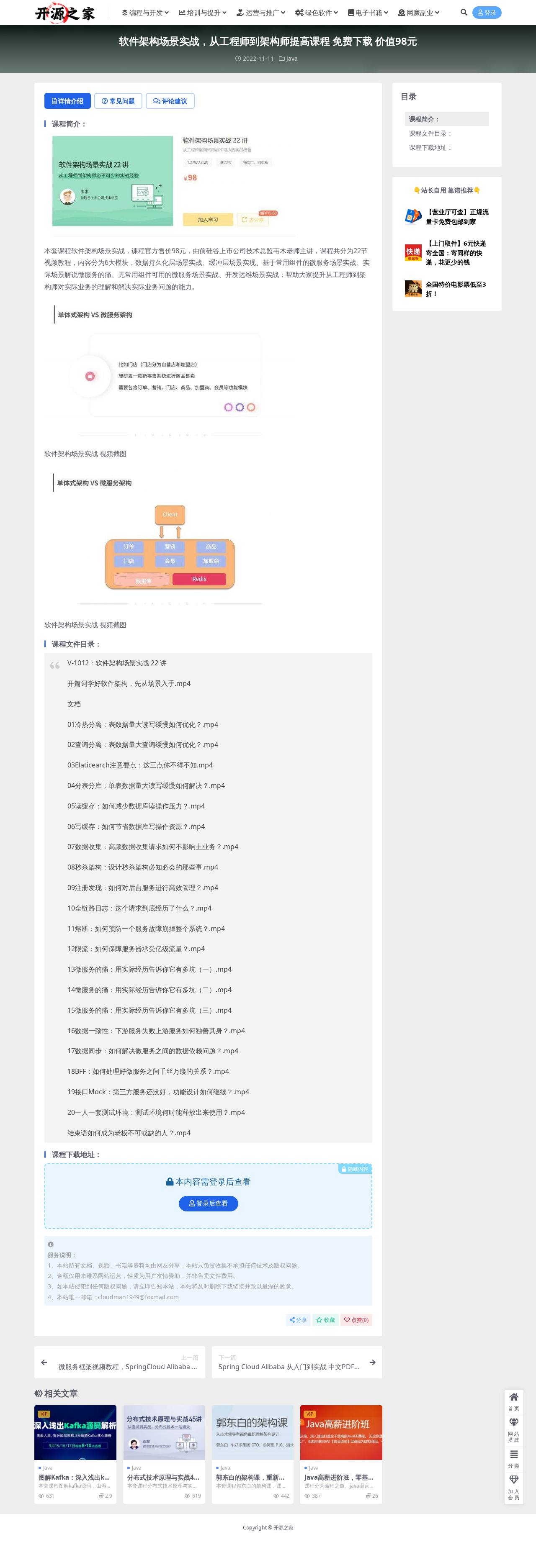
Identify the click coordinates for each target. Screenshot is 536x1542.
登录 (490, 13)
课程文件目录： (431, 133)
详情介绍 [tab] (70, 101)
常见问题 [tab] (122, 101)
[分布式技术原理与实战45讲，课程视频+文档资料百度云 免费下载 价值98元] (164, 1432)
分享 (301, 1320)
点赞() (359, 1320)
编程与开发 (146, 12)
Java (292, 58)
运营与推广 (262, 12)
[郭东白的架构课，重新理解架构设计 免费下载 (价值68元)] (253, 1432)
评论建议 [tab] (174, 101)
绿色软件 (318, 12)
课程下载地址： (431, 147)
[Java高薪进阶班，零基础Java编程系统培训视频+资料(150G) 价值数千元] (341, 1432)
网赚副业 (420, 12)
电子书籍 (369, 12)
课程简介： (425, 119)
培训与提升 (204, 12)
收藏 (329, 1320)
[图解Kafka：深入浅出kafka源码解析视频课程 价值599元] (75, 1432)
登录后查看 (212, 1203)
